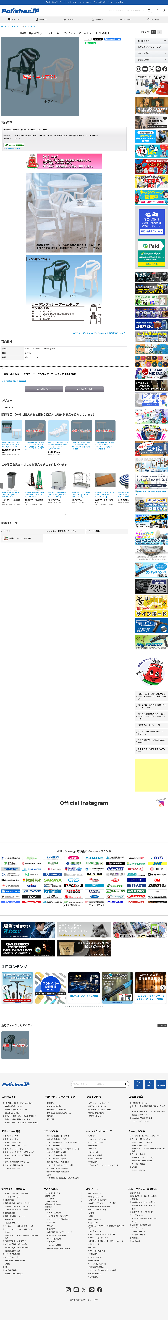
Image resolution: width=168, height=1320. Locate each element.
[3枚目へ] (69, 1006)
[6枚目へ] (75, 1006)
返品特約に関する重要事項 (15, 381)
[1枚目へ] (65, 1006)
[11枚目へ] (85, 1006)
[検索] (149, 11)
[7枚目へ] (77, 1006)
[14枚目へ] (90, 1006)
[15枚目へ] (92, 1006)
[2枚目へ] (67, 1006)
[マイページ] (164, 10)
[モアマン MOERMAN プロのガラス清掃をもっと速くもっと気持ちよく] (84, 988)
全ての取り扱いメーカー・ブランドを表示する (84, 905)
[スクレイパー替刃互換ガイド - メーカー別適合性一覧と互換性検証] (17, 988)
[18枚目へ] (98, 1006)
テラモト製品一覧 (12, 148)
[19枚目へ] (100, 1006)
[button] (14, 19)
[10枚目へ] (83, 1006)
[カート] (158, 10)
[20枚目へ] (102, 1006)
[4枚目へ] (71, 1006)
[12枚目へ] (87, 1006)
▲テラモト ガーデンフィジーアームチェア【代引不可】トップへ (100, 333)
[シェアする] (88, 39)
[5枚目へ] (73, 1006)
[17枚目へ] (96, 1006)
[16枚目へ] (94, 1006)
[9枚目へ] (81, 1006)
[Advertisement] (151, 775)
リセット (163, 1025)
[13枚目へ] (89, 1006)
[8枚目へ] (79, 1006)
